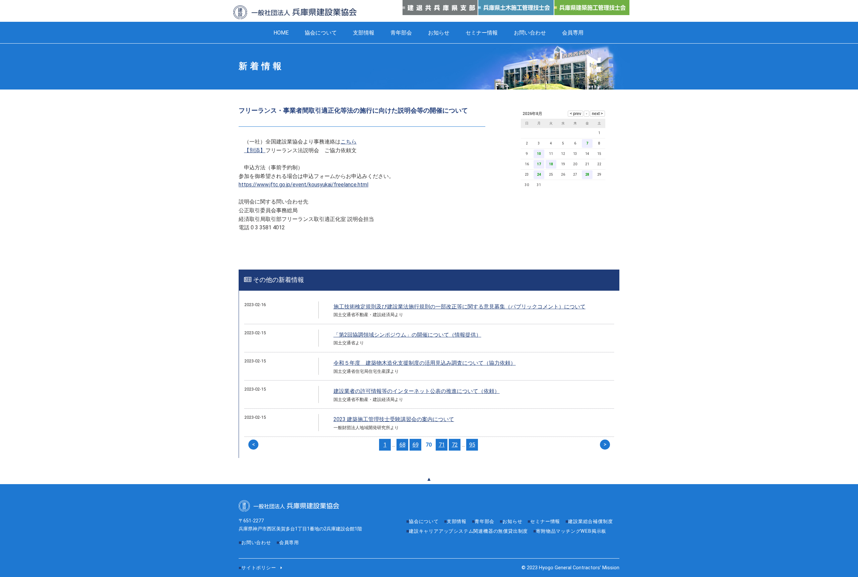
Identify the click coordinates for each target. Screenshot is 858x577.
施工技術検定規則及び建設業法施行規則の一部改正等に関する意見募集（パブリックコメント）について (459, 306)
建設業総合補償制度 (590, 521)
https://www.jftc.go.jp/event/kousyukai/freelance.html (303, 184)
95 (472, 445)
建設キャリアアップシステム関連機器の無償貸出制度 (468, 531)
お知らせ (438, 33)
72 (455, 445)
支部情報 (363, 33)
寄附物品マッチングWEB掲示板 (571, 531)
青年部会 (401, 33)
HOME (281, 33)
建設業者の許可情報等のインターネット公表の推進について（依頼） (416, 391)
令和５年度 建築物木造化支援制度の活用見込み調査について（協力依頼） (424, 363)
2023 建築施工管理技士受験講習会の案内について (393, 419)
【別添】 (254, 150)
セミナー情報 (482, 33)
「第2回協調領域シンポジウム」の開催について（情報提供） (407, 335)
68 (403, 445)
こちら (349, 141)
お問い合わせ (530, 33)
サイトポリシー (258, 568)
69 (416, 445)
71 (442, 445)
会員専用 (573, 33)
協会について (321, 33)
